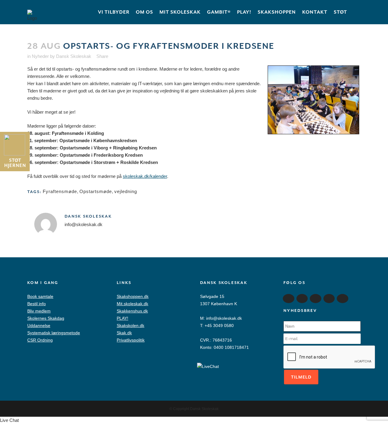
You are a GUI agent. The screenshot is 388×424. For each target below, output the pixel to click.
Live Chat (9, 420)
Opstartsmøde (95, 191)
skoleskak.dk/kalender (145, 176)
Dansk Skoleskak (73, 56)
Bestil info (36, 303)
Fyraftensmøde (60, 191)
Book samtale (40, 296)
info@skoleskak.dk (224, 318)
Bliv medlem (39, 311)
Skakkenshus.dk (132, 311)
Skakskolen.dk (130, 325)
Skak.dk (124, 332)
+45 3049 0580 (219, 325)
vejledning (125, 191)
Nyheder (40, 56)
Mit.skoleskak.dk (132, 303)
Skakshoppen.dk (133, 296)
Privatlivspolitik (131, 340)
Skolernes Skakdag (45, 318)
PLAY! (122, 318)
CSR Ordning (40, 340)
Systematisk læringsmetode (53, 332)
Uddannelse (38, 325)
